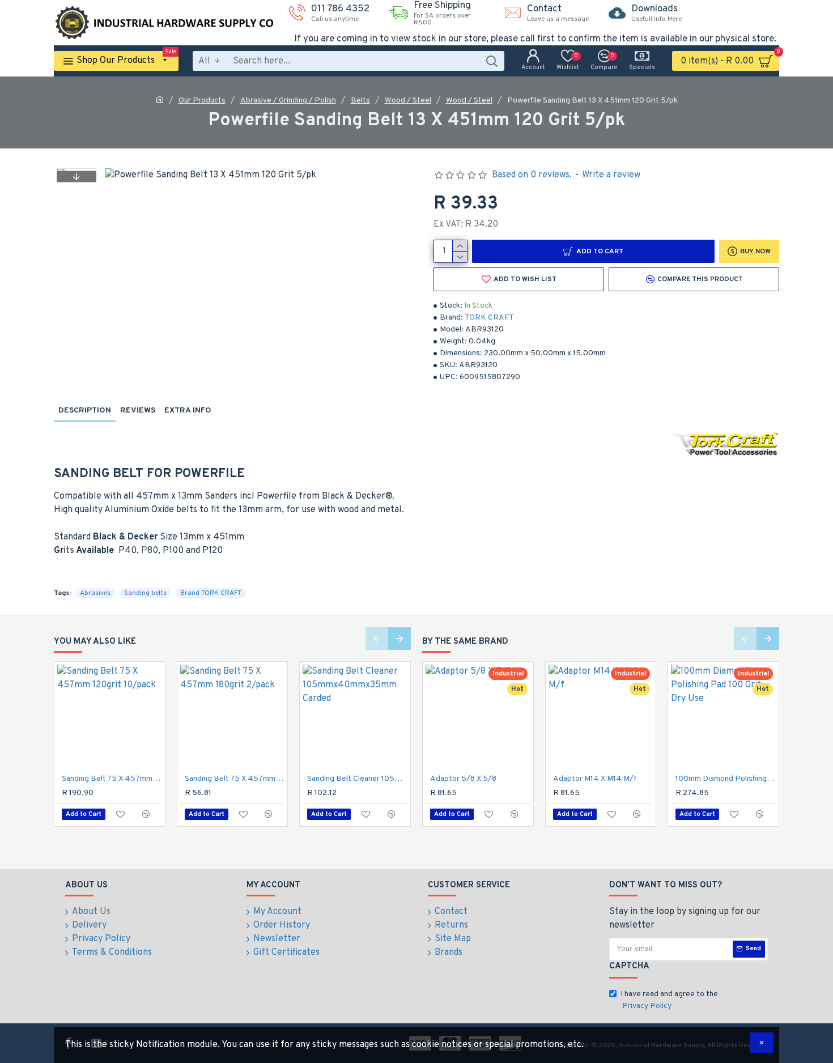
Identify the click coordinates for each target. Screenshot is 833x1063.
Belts (360, 100)
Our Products (202, 100)
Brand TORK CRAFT (210, 593)
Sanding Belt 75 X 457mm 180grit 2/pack (235, 779)
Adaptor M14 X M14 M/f (595, 779)
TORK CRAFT (489, 317)
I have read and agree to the (669, 1000)
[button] (76, 176)
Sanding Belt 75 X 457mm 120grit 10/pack (112, 779)
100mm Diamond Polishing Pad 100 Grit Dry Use (725, 779)
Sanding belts (145, 593)
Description (84, 410)
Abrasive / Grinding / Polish (288, 100)
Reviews (137, 410)
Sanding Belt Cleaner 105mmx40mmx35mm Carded (357, 779)
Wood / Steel (408, 100)
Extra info (187, 410)
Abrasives (95, 593)
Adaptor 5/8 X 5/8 (463, 779)
